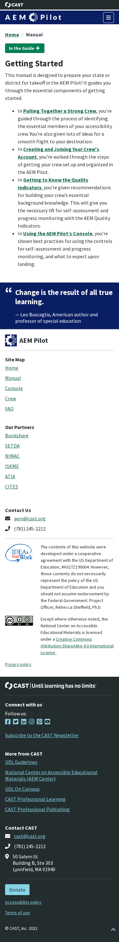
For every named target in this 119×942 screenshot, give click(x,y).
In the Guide (22, 48)
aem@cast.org (30, 518)
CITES (11, 486)
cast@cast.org (29, 836)
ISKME (12, 466)
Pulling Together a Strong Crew (59, 111)
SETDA (12, 445)
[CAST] (14, 5)
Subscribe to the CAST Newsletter (42, 735)
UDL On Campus (22, 789)
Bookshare (17, 435)
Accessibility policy (23, 902)
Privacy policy (18, 664)
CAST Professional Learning (35, 799)
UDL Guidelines (21, 762)
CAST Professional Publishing (37, 809)
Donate (17, 889)
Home (12, 34)
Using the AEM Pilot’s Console (57, 233)
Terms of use (17, 913)
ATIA (10, 476)
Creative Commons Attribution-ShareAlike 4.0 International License (77, 645)
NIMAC (12, 456)
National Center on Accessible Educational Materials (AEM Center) (51, 775)
